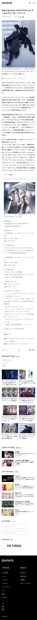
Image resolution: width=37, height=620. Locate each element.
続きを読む (32, 350)
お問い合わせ (23, 576)
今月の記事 (5, 573)
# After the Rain (6, 360)
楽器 (3, 594)
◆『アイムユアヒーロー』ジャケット (14, 78)
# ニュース (5, 363)
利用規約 (22, 580)
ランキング (5, 580)
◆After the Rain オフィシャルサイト (16, 344)
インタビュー (5, 583)
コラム (3, 590)
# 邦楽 (3, 366)
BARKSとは (23, 573)
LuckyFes (4, 597)
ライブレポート (6, 587)
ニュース (4, 576)
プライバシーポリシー (26, 583)
